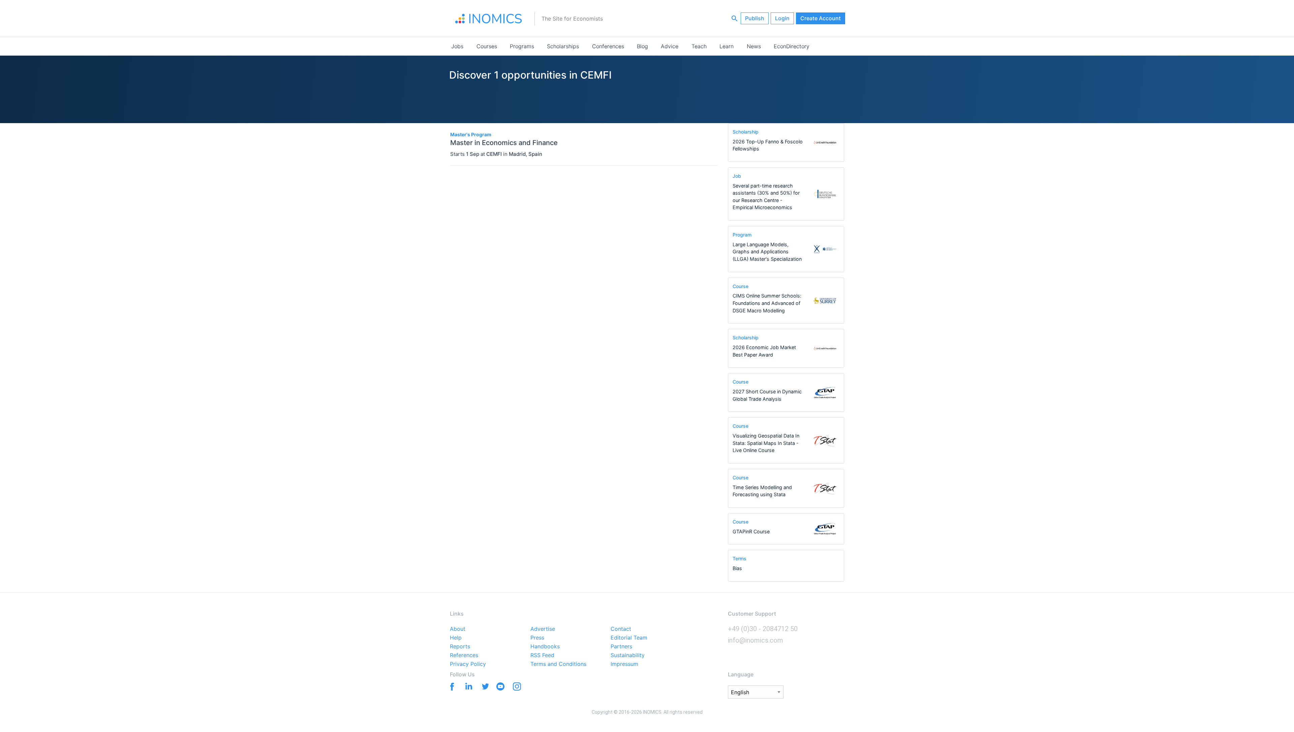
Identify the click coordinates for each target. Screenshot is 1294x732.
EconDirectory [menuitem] (791, 46)
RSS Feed (542, 655)
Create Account (820, 18)
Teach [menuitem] (699, 46)
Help (456, 638)
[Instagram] (516, 687)
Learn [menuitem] (726, 46)
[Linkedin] (467, 686)
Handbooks (545, 647)
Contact (621, 629)
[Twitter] (483, 686)
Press (537, 638)
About (457, 629)
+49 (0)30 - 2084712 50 (763, 629)
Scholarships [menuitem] (563, 46)
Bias (737, 568)
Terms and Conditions (558, 664)
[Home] (488, 18)
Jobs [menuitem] (457, 46)
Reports (460, 647)
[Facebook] (450, 686)
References (464, 655)
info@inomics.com (755, 640)
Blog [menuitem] (642, 46)
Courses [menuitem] (486, 46)
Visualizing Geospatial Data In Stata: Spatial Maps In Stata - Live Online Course (766, 443)
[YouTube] (500, 687)
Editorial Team (629, 638)
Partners (621, 647)
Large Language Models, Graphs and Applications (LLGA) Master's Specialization (767, 252)
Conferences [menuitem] (608, 46)
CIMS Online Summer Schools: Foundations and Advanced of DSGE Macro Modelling (767, 303)
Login (782, 18)
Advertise (542, 629)
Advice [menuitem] (669, 46)
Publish (754, 18)
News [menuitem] (754, 46)
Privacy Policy (468, 664)
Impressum (624, 664)
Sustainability (628, 655)
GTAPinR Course (751, 531)
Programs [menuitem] (522, 46)
